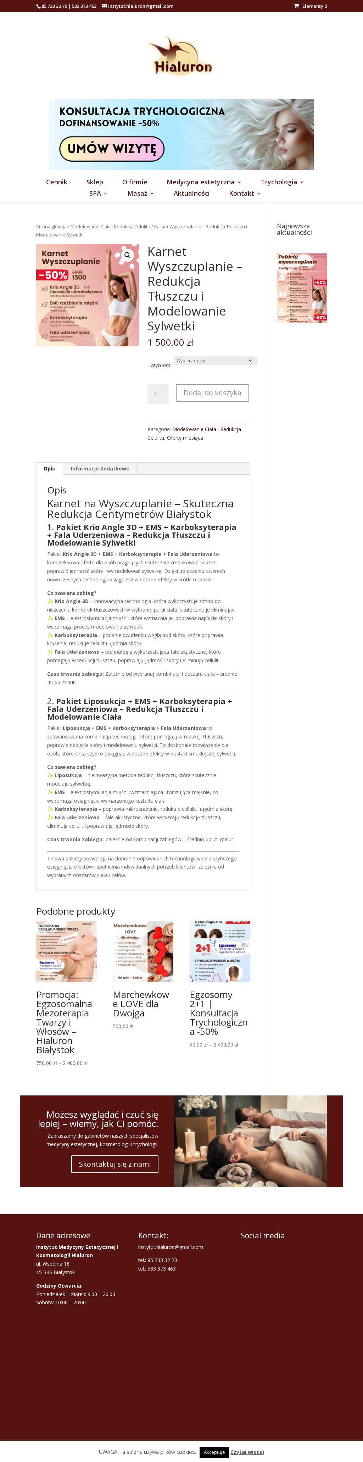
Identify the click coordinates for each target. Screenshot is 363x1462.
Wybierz (160, 365)
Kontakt (241, 194)
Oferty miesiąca (185, 437)
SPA (95, 194)
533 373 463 (84, 6)
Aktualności (192, 194)
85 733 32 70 (54, 6)
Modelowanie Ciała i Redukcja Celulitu (110, 226)
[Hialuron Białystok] (181, 95)
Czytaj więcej (247, 1451)
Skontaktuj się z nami (115, 1164)
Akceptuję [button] (214, 1452)
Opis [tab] (49, 468)
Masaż (137, 194)
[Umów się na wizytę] (181, 168)
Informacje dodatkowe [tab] (100, 468)
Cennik (56, 182)
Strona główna (51, 226)
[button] (127, 255)
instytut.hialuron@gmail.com (170, 1247)
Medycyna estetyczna (201, 182)
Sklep (94, 182)
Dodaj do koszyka (212, 392)
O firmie (134, 182)
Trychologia (279, 182)
